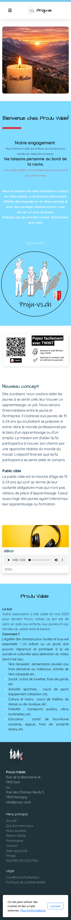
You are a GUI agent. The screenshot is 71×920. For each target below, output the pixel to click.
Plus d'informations (33, 910)
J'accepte (55, 906)
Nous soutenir (35, 243)
